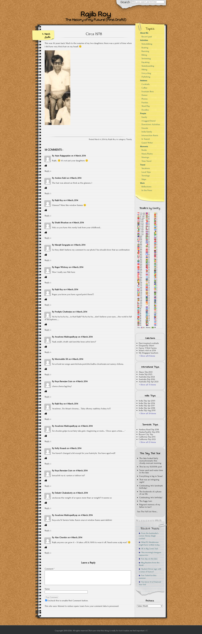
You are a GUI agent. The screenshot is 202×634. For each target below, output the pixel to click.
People (143, 113)
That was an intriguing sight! (149, 480)
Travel (142, 165)
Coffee (144, 88)
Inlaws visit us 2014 (147, 350)
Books (144, 150)
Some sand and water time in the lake (151, 471)
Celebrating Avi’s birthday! (150, 497)
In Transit (146, 139)
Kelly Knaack (60, 448)
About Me (144, 33)
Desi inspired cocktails (149, 343)
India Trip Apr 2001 (147, 401)
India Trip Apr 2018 (147, 408)
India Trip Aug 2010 (147, 410)
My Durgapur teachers (148, 353)
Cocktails (146, 84)
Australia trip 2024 (147, 377)
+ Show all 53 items (147, 442)
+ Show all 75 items (147, 384)
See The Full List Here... (147, 511)
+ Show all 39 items (147, 413)
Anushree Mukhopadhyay (66, 337)
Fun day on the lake (148, 559)
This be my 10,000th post (150, 466)
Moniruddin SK (61, 359)
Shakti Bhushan (62, 222)
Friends (145, 128)
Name (47, 589)
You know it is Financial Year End (150, 583)
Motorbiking (147, 44)
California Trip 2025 (147, 439)
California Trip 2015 (147, 437)
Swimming (146, 58)
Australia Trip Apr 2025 (148, 381)
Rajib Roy (59, 200)
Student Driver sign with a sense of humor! (150, 570)
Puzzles (145, 102)
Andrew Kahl (60, 178)
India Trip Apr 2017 (147, 405)
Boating (145, 47)
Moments (144, 146)
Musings (145, 157)
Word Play (146, 106)
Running (145, 51)
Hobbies (143, 81)
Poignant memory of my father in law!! (149, 505)
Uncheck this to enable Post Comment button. (67, 600)
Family (129, 139)
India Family (147, 131)
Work (142, 183)
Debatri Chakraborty (64, 493)
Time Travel (146, 161)
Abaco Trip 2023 (146, 372)
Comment (50, 569)
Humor (144, 95)
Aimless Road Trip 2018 (149, 429)
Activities (144, 40)
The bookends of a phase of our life (150, 492)
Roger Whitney (61, 267)
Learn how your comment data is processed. (99, 606)
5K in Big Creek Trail (149, 548)
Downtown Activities (151, 124)
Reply (47, 171)
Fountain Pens (148, 91)
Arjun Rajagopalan (63, 155)
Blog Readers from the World (149, 563)
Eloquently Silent (146, 345)
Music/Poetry (147, 153)
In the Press (147, 190)
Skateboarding (148, 66)
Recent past (147, 36)
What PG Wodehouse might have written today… (150, 543)
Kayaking (146, 62)
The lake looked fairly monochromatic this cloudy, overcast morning (150, 460)
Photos (145, 99)
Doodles (145, 110)
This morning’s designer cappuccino (150, 553)
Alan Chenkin (61, 537)
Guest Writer (147, 142)
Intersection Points (150, 135)
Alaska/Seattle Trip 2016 (149, 432)
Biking (144, 55)
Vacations (146, 168)
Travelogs (146, 175)
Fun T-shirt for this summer (147, 576)
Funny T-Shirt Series (148, 348)
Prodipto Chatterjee (63, 311)
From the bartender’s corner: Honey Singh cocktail (148, 536)
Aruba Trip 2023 (145, 374)
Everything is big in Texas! (151, 476)
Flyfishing (146, 77)
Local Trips (146, 172)
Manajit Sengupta (62, 245)
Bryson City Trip (146, 434)
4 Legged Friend (148, 121)
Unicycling (146, 73)
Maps (144, 179)
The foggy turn (145, 501)
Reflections (146, 186)
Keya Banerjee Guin (63, 381)
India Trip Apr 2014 (147, 403)
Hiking (144, 69)
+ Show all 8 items (147, 356)
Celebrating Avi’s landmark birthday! (151, 486)
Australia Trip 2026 (147, 379)
